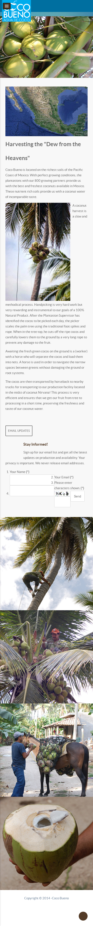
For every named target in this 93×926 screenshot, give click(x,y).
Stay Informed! (35, 444)
